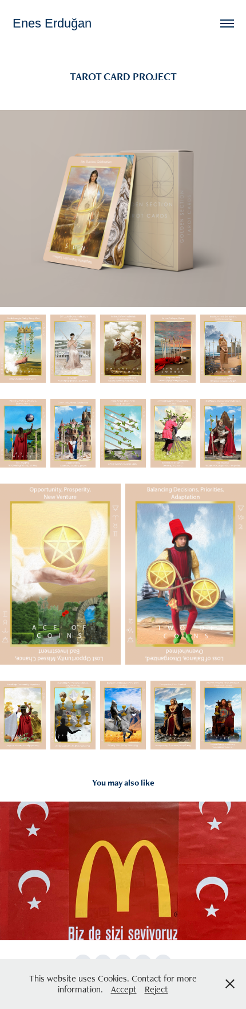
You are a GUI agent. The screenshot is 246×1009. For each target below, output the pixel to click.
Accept (124, 989)
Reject (156, 989)
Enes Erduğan (52, 23)
